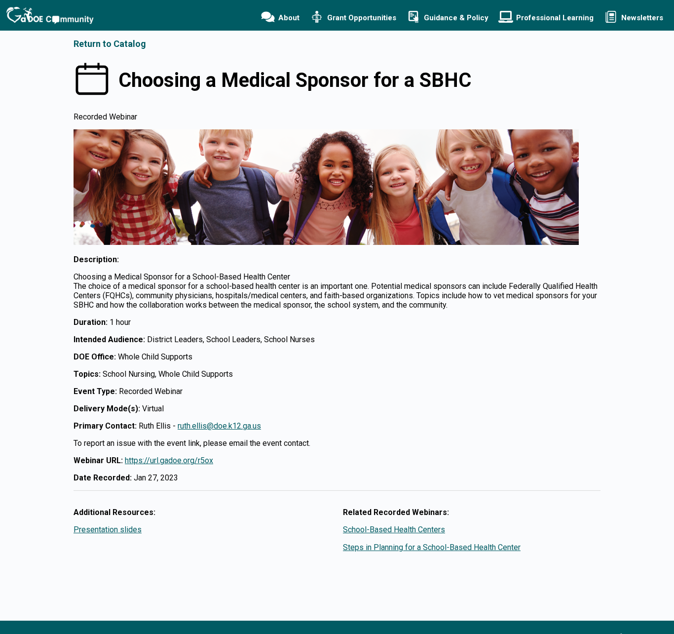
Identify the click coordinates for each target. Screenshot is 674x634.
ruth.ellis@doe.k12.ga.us (219, 426)
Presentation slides (108, 529)
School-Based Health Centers (394, 529)
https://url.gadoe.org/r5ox (169, 460)
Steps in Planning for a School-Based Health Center (432, 547)
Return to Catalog (110, 44)
